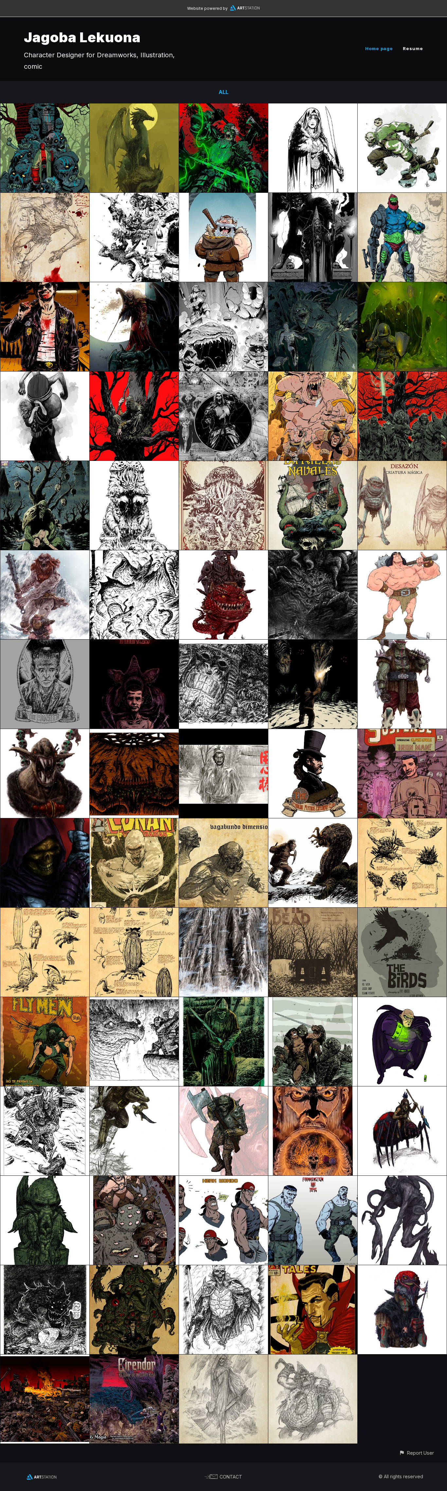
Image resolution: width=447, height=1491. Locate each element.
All (223, 92)
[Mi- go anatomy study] (402, 823)
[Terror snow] (44, 555)
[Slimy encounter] (402, 286)
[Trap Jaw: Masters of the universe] (402, 197)
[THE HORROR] (134, 1269)
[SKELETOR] (44, 823)
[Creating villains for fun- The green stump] (402, 1001)
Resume (413, 48)
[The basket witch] (44, 376)
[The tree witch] (134, 376)
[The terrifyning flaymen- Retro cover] (44, 1001)
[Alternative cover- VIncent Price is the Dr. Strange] (312, 1269)
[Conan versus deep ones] (312, 1001)
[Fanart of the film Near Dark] (44, 286)
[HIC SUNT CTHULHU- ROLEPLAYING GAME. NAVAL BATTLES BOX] (312, 465)
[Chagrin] (402, 465)
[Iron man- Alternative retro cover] (402, 733)
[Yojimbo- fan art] (223, 733)
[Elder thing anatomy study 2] (44, 912)
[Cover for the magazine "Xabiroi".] (134, 286)
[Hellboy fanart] (44, 108)
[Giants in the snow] (44, 1091)
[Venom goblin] (402, 1269)
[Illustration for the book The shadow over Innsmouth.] (312, 286)
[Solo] (312, 644)
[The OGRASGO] (44, 733)
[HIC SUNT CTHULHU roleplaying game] (223, 465)
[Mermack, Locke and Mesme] (312, 376)
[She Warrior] (312, 108)
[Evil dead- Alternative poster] (312, 912)
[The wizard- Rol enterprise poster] (312, 1091)
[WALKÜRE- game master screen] (44, 1359)
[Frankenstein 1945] (312, 1180)
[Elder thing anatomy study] (134, 912)
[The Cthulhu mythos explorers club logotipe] (312, 733)
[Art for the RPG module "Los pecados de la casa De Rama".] (223, 286)
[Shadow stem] (402, 1180)
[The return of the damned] (223, 1359)
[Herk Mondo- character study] (223, 1180)
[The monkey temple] (223, 644)
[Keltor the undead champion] (223, 108)
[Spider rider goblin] (402, 1091)
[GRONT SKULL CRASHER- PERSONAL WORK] (402, 555)
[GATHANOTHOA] (134, 733)
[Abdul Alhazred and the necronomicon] (44, 1269)
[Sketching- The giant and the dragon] (312, 1359)
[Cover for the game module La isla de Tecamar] (223, 376)
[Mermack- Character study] (223, 197)
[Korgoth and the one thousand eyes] (134, 1180)
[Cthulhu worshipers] (134, 465)
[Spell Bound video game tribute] (134, 555)
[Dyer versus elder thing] (312, 823)
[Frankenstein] (44, 644)
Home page (379, 48)
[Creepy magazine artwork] (44, 465)
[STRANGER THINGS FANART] (134, 644)
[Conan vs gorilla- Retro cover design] (134, 823)
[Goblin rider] (223, 555)
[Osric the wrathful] (223, 1269)
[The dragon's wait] (134, 108)
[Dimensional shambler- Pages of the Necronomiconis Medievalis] (44, 197)
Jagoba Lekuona (82, 37)
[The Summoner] (312, 197)
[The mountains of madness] (223, 912)
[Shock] (312, 555)
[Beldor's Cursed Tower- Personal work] (134, 197)
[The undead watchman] (223, 1001)
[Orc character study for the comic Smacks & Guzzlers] (402, 108)
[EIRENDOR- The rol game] (134, 1359)
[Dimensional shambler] (223, 823)
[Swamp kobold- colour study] (134, 1091)
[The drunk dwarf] (134, 1001)
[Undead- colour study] (223, 1091)
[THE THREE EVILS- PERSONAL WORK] (402, 376)
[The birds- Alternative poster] (402, 912)
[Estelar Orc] (402, 644)
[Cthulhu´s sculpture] (44, 1180)
